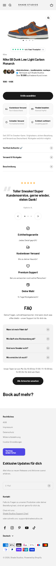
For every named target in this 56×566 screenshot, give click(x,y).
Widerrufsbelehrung (11, 437)
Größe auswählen (28, 96)
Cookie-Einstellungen (12, 442)
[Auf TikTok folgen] (34, 528)
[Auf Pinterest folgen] (19, 528)
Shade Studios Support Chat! (15, 513)
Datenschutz (8, 432)
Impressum (8, 427)
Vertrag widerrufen (10, 452)
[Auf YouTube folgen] (27, 528)
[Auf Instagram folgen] (12, 528)
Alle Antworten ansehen (28, 381)
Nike (5, 54)
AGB (5, 422)
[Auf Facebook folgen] (5, 528)
